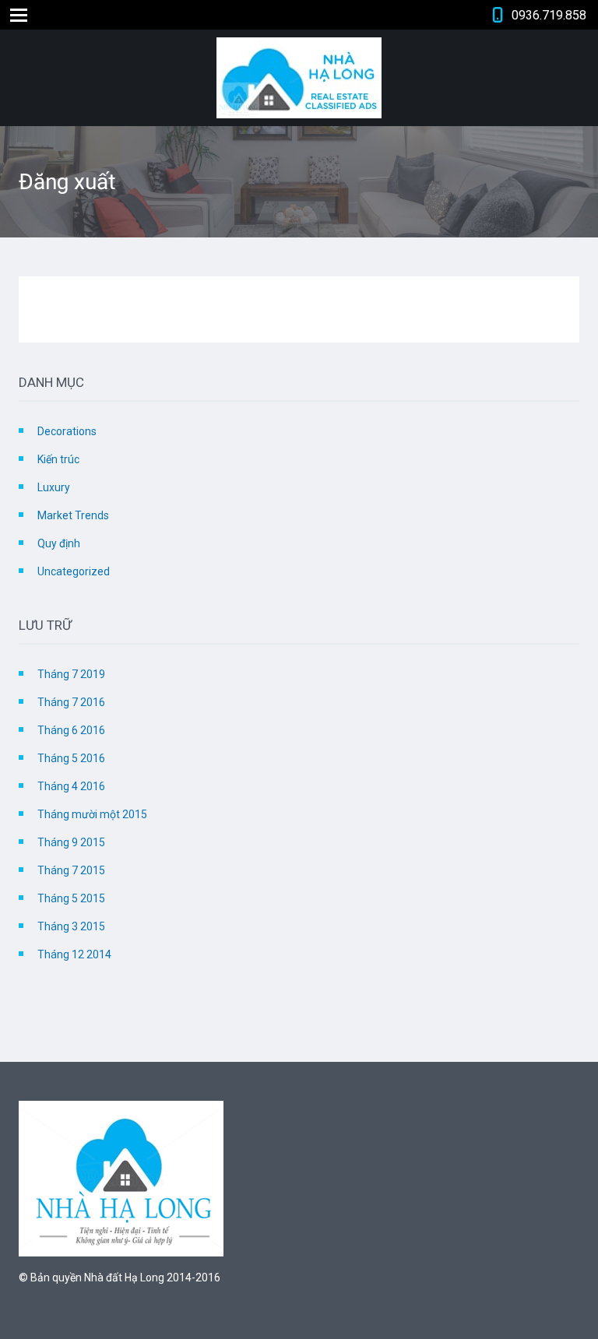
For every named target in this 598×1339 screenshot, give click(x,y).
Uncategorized (73, 571)
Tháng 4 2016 (71, 786)
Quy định (58, 543)
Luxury (53, 487)
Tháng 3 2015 (71, 926)
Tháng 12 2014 (74, 954)
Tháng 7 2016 (71, 702)
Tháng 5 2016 (71, 758)
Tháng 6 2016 (71, 730)
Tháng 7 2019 (71, 674)
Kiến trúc (58, 459)
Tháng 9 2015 (71, 842)
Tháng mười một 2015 (92, 814)
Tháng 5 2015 (71, 898)
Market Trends (73, 515)
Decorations (67, 431)
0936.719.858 (549, 15)
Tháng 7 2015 (71, 870)
